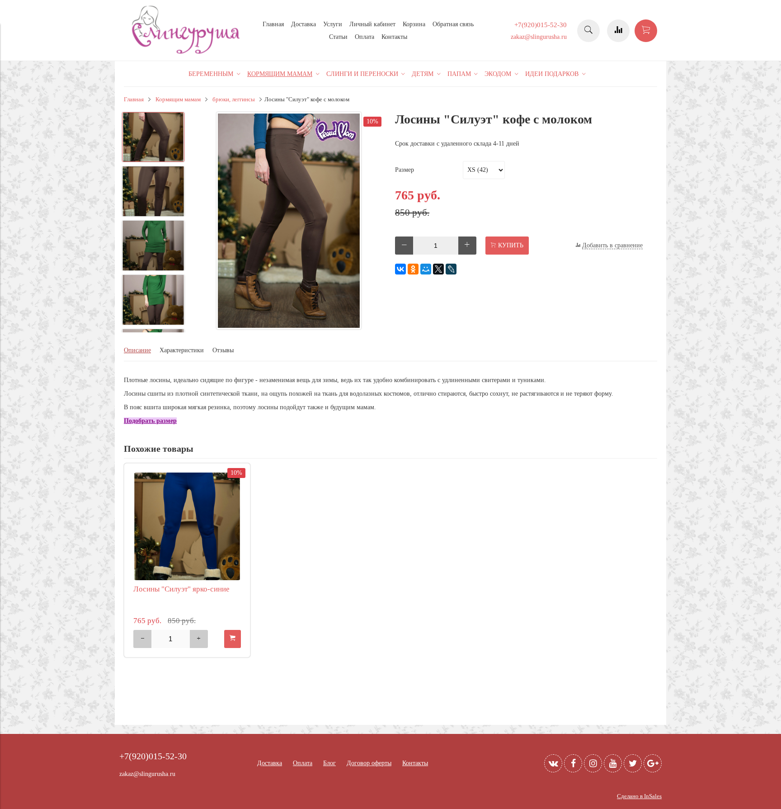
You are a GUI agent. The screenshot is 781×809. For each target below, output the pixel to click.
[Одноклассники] (413, 269)
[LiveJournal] (451, 269)
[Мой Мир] (425, 269)
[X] (438, 269)
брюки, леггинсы (233, 99)
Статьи (338, 36)
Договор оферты (369, 763)
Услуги (332, 24)
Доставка (303, 24)
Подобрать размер (150, 420)
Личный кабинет (372, 24)
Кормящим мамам (178, 99)
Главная (273, 24)
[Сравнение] (618, 30)
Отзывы (223, 350)
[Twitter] (633, 763)
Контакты (394, 36)
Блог (329, 763)
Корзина (414, 24)
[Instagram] (593, 763)
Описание (137, 350)
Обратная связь (453, 24)
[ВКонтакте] (400, 269)
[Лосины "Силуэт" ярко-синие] (187, 526)
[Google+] (653, 763)
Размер (404, 169)
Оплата (364, 36)
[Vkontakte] (553, 763)
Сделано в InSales (639, 796)
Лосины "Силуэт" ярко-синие (181, 589)
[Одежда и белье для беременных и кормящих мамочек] (187, 52)
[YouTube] (613, 763)
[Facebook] (573, 763)
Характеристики (182, 350)
